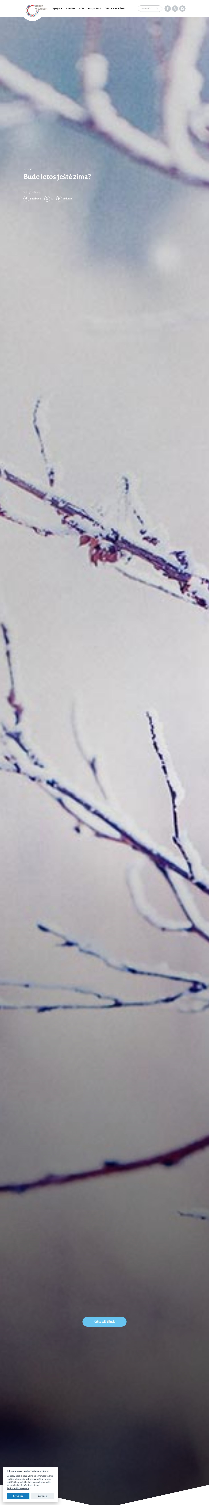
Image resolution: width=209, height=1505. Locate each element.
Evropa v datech (95, 9)
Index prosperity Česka (115, 9)
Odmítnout (42, 1496)
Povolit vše (18, 1496)
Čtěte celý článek (104, 1321)
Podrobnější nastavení (18, 1488)
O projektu (57, 9)
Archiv (81, 9)
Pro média (70, 9)
